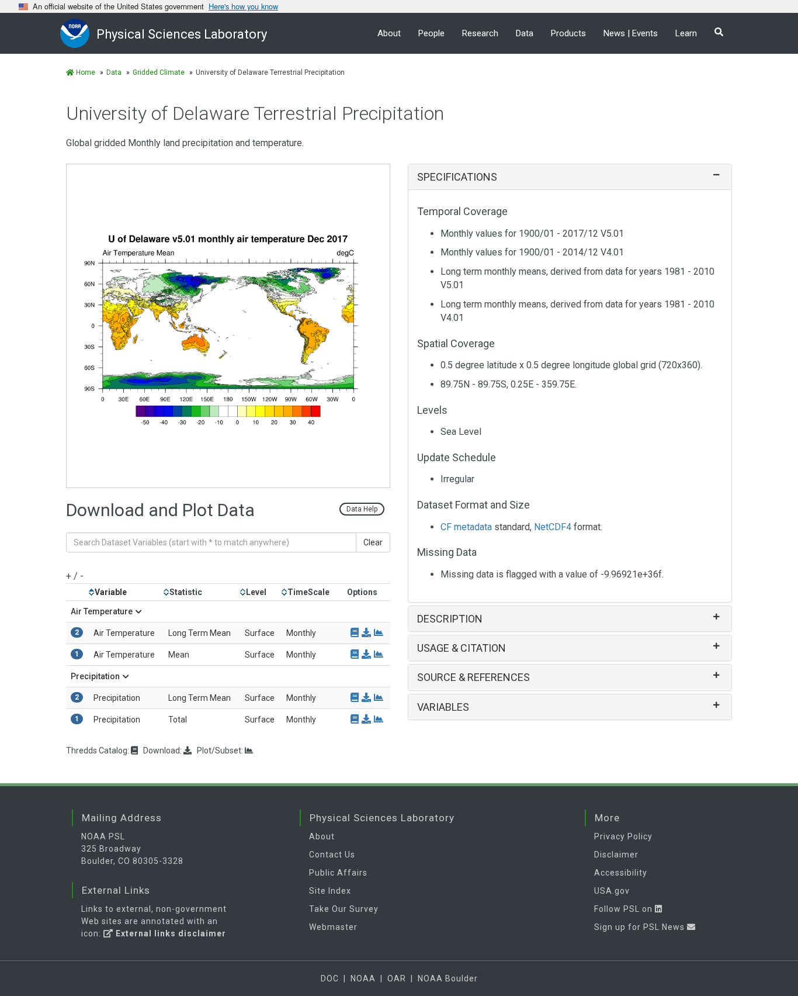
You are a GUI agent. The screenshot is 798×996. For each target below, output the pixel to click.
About (389, 33)
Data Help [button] (361, 509)
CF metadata (466, 526)
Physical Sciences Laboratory (181, 34)
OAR (396, 978)
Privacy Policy (623, 836)
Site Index (330, 890)
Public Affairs (338, 872)
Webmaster (333, 927)
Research (480, 33)
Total (177, 719)
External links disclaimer (169, 933)
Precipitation (95, 676)
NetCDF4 (552, 526)
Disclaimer (616, 854)
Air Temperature (102, 611)
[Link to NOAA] (78, 33)
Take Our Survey (344, 909)
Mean (178, 654)
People (431, 33)
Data (524, 33)
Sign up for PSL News (640, 927)
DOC (330, 978)
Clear (373, 542)
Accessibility (620, 872)
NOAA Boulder (448, 978)
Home (84, 72)
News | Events (630, 33)
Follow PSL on (624, 909)
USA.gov (612, 890)
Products (568, 33)
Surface (260, 633)
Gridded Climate (159, 72)
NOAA (363, 978)
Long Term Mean (199, 633)
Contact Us (332, 854)
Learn (686, 33)
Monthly (301, 633)
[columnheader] (126, 591)
